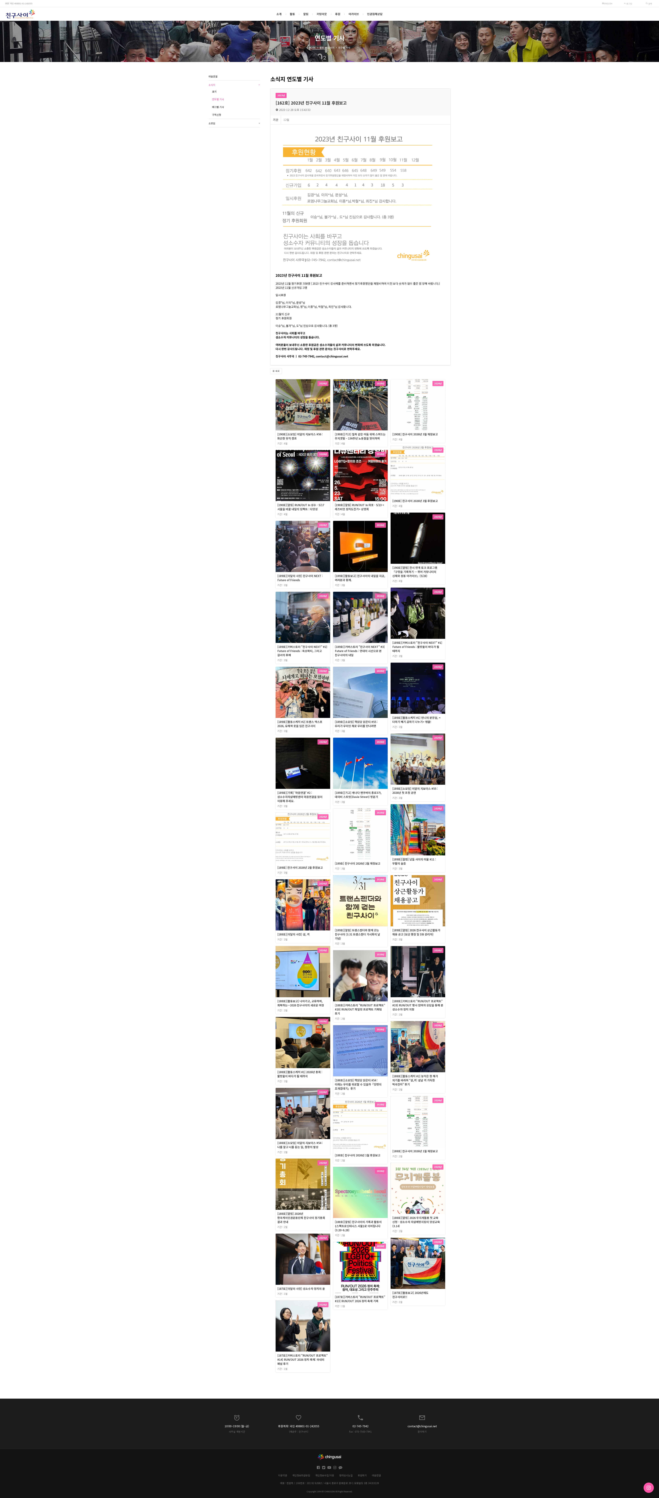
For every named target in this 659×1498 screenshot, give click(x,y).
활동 (292, 14)
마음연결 (213, 76)
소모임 (234, 123)
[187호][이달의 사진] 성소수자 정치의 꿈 (301, 1289)
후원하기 (362, 1475)
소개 (279, 14)
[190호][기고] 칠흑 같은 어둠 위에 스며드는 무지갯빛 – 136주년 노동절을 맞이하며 (360, 436)
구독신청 (216, 114)
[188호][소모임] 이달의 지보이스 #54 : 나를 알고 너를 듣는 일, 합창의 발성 (300, 1145)
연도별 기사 (344, 47)
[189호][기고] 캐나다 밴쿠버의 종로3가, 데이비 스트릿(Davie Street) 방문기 (358, 795)
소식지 (331, 47)
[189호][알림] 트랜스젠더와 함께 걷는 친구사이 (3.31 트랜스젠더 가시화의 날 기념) (357, 934)
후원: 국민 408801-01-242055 (18, 3)
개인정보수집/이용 (324, 1475)
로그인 (629, 3)
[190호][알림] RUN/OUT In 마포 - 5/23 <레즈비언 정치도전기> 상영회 (359, 507)
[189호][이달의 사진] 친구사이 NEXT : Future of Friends (300, 578)
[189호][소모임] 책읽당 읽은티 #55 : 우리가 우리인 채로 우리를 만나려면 (356, 724)
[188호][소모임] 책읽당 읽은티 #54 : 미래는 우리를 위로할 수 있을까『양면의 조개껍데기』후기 (358, 1084)
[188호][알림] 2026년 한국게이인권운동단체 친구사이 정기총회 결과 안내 (301, 1217)
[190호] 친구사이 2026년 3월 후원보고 (415, 501)
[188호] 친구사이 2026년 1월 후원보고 (357, 1155)
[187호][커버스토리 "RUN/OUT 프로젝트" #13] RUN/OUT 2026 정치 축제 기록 (360, 1299)
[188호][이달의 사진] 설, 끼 (293, 934)
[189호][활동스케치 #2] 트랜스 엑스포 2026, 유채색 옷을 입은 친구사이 (299, 724)
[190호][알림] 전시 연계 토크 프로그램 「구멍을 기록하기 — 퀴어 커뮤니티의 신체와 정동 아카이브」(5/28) (414, 571)
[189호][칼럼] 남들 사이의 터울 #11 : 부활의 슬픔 (414, 861)
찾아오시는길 (346, 1475)
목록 (277, 371)
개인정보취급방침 (301, 1475)
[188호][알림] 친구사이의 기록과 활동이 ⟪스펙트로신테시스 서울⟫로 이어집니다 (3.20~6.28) (358, 1226)
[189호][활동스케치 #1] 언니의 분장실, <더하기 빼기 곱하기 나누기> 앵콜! (416, 720)
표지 (214, 91)
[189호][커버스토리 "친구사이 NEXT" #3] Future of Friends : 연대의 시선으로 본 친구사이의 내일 (360, 651)
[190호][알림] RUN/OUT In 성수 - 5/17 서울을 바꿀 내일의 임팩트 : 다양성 (300, 507)
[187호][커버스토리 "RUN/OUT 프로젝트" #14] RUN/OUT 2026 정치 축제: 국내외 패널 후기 (302, 1359)
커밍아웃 (322, 14)
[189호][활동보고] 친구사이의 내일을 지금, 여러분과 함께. (360, 578)
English (608, 3)
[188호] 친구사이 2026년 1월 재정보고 (415, 1151)
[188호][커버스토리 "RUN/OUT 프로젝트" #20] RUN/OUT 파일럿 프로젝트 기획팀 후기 (360, 1009)
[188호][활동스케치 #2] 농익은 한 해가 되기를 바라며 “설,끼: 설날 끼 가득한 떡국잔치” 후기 (415, 1080)
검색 (650, 3)
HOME (312, 47)
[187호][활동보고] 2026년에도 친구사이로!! (410, 1295)
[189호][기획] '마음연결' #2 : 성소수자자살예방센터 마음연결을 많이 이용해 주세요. (299, 797)
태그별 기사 (218, 107)
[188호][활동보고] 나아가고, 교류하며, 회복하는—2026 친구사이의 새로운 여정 (300, 1003)
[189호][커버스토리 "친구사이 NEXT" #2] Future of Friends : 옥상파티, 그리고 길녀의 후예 (302, 651)
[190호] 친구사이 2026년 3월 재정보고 (415, 434)
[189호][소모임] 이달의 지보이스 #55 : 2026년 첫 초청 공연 (415, 790)
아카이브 (354, 14)
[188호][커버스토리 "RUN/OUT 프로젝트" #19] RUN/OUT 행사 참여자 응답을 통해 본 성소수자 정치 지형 (417, 1005)
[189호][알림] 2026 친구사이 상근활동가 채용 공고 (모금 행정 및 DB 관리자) (416, 932)
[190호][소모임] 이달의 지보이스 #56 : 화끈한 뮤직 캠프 (300, 436)
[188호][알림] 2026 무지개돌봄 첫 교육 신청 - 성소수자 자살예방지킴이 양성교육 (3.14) (416, 1222)
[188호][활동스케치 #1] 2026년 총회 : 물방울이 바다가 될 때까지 (299, 1074)
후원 (337, 14)
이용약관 (282, 1475)
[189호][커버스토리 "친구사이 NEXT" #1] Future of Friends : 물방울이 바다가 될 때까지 (417, 647)
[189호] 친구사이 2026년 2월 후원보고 (300, 867)
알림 (305, 14)
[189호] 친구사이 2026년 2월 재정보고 (357, 863)
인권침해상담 (375, 14)
